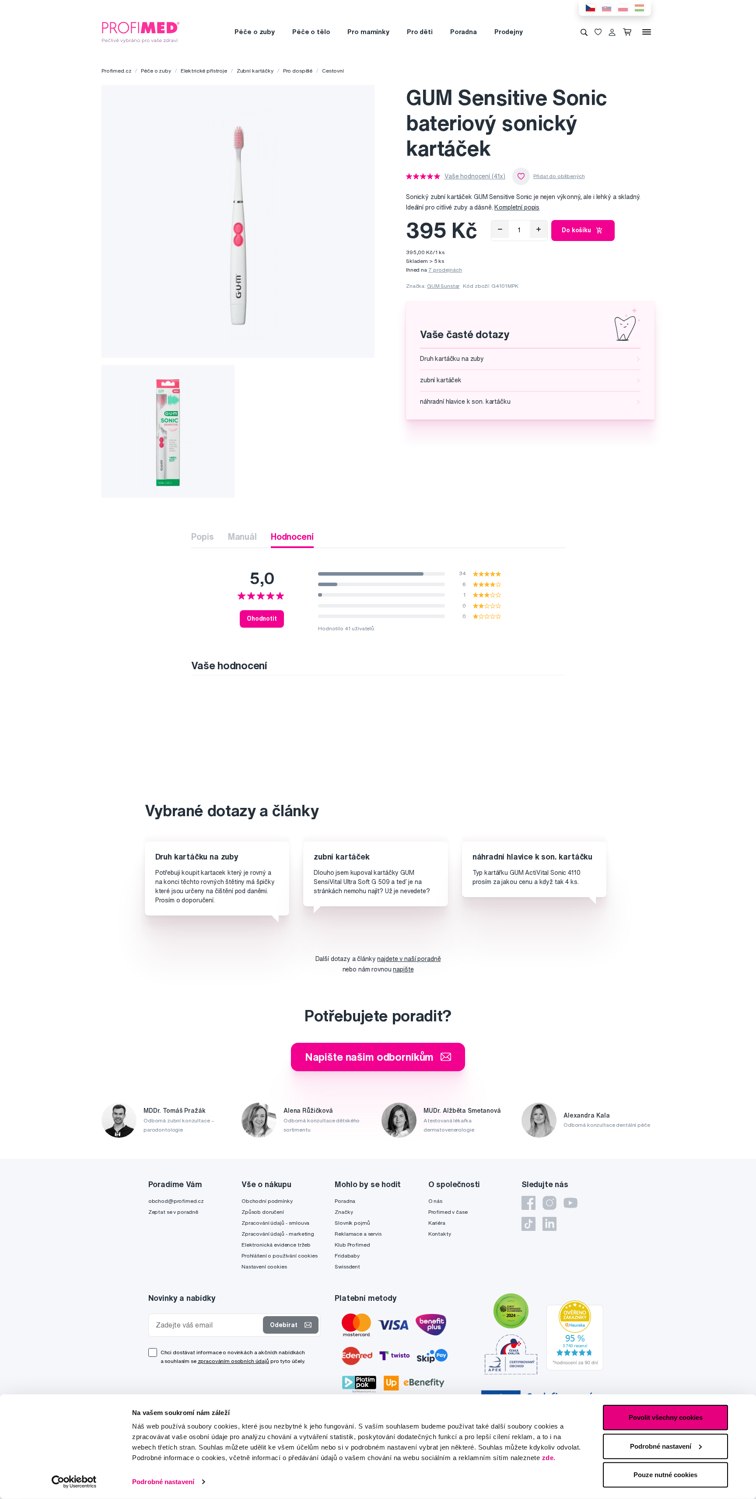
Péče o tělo (311, 31)
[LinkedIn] (549, 1224)
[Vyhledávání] (584, 32)
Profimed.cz (116, 70)
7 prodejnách (445, 270)
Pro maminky (368, 31)
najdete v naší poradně (409, 959)
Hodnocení (292, 536)
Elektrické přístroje (204, 70)
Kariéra (436, 1223)
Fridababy (347, 1255)
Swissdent (347, 1266)
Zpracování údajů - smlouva (275, 1223)
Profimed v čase (448, 1212)
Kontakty (439, 1234)
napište (403, 969)
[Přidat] (538, 229)
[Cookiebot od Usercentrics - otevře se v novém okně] (74, 1482)
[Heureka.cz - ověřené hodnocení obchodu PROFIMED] (574, 1334)
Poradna (463, 31)
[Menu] (646, 32)
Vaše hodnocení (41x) (474, 176)
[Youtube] (571, 1203)
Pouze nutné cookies (665, 1474)
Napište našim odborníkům (369, 1057)
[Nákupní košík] (629, 32)
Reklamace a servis (358, 1234)
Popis (202, 536)
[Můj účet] (612, 32)
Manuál (242, 536)
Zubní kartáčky (255, 70)
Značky (344, 1212)
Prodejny (508, 31)
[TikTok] (529, 1224)
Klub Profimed (352, 1244)
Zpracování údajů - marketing (278, 1234)
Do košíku (576, 230)
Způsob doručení (263, 1212)
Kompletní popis (516, 207)
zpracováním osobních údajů (233, 1361)
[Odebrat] (500, 229)
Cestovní (333, 70)
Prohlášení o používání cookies (280, 1255)
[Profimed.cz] (141, 31)
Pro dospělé (297, 70)
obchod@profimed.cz (176, 1201)
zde (548, 1457)
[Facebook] (529, 1203)
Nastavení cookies (264, 1266)
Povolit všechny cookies (666, 1417)
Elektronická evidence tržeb (276, 1244)
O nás (435, 1201)
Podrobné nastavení (163, 1481)
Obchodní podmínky (267, 1201)
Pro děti (420, 31)
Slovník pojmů (352, 1223)
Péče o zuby (254, 31)
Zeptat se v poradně (173, 1212)
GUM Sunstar (443, 286)
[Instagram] (549, 1203)
